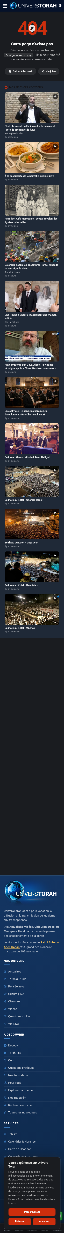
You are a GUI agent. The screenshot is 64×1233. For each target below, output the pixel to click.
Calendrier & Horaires (22, 1141)
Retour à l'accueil (22, 71)
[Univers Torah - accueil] (32, 891)
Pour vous (14, 1082)
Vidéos (12, 1009)
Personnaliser (32, 1211)
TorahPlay (14, 1052)
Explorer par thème (20, 1090)
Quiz (11, 1060)
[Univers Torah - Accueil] (34, 6)
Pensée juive (16, 986)
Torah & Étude (17, 979)
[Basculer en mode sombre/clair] (60, 6)
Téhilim (12, 1134)
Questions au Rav (19, 1016)
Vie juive (51, 71)
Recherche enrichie (20, 1105)
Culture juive (16, 994)
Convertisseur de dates (23, 1156)
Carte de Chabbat (19, 1149)
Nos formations (18, 1075)
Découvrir (14, 1045)
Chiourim (14, 1001)
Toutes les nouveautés (22, 1112)
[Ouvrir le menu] (5, 6)
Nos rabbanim (17, 1097)
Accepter (44, 1221)
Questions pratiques (21, 1067)
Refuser (19, 1221)
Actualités (14, 971)
